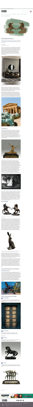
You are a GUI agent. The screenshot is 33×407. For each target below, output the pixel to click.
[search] (31, 11)
